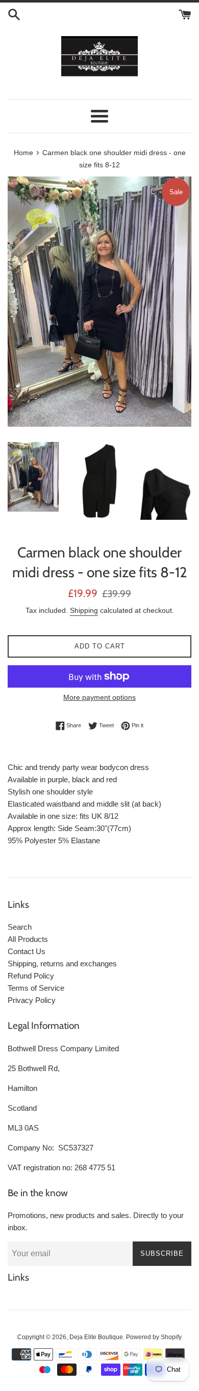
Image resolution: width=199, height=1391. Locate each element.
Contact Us (26, 951)
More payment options (99, 697)
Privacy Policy (32, 1000)
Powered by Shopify (154, 1337)
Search (20, 927)
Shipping (84, 610)
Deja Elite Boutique (96, 1337)
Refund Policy (31, 975)
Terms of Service (36, 988)
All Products (28, 939)
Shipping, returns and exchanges (62, 963)
